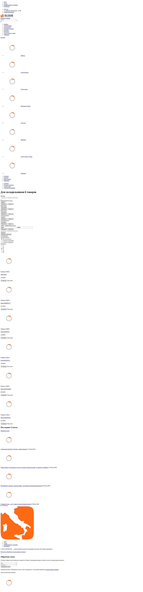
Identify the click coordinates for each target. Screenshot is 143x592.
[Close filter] (1, 199)
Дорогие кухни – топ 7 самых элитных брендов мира (16, 504)
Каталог (3, 37)
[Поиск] (17, 20)
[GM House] (7, 16)
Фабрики (6, 34)
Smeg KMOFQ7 (5, 331)
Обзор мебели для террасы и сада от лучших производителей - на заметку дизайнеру (25, 467)
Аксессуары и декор (9, 33)
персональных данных (52, 569)
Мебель (6, 24)
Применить (4, 204)
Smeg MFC (4, 274)
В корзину (3, 280)
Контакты (7, 6)
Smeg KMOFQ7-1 (6, 303)
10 (3, 247)
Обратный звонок (9, 12)
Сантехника (7, 27)
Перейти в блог (5, 431)
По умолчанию (7, 239)
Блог (5, 2)
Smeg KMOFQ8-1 (6, 417)
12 (3, 249)
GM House (5, 505)
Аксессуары (7, 186)
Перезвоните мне (5, 566)
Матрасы (6, 31)
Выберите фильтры (12, 197)
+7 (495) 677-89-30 (9, 10)
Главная (6, 176)
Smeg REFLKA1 (5, 360)
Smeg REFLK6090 (6, 389)
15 (3, 250)
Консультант (7, 179)
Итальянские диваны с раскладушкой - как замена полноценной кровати (21, 486)
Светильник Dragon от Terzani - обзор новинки (14, 449)
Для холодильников (9, 188)
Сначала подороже (8, 242)
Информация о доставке (11, 5)
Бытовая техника (9, 28)
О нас (5, 3)
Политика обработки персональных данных (13, 552)
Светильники (8, 25)
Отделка (6, 30)
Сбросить (3, 197)
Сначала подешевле (8, 240)
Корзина (6, 180)
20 (3, 252)
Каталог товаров (5, 18)
